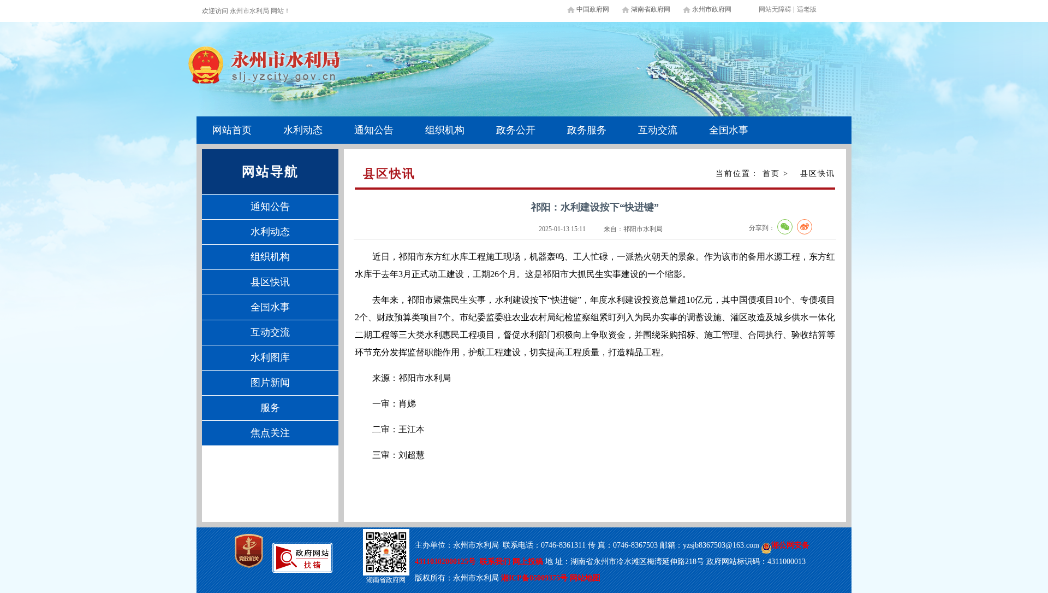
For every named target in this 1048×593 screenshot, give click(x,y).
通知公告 (374, 130)
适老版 (807, 9)
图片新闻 (270, 382)
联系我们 (495, 561)
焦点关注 (270, 432)
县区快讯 (270, 282)
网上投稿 (529, 561)
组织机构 (445, 130)
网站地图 (585, 578)
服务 (270, 407)
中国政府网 (592, 9)
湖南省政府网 (650, 9)
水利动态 (303, 130)
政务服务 (586, 130)
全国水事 (728, 130)
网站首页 (232, 130)
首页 (771, 173)
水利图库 (270, 357)
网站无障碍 (775, 9)
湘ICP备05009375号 (534, 578)
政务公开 (515, 130)
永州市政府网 (711, 9)
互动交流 (657, 130)
